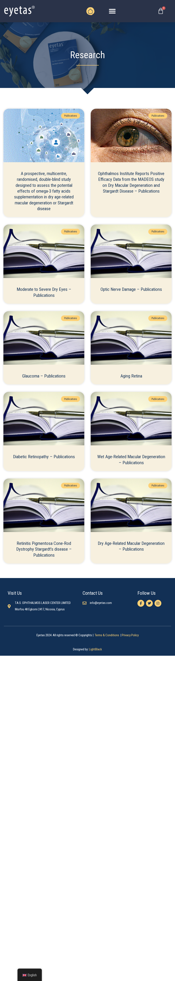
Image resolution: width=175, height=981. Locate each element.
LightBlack (95, 649)
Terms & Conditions (107, 635)
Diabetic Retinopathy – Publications (44, 456)
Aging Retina (131, 376)
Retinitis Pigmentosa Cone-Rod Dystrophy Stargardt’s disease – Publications (44, 549)
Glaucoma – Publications (44, 376)
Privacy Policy (130, 635)
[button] (112, 11)
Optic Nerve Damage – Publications (131, 289)
